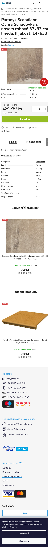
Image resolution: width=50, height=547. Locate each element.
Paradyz (11, 45)
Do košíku (25, 119)
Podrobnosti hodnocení (11, 41)
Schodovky (40, 161)
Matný (38, 172)
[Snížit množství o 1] (33, 109)
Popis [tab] (13, 142)
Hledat (25, 513)
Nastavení (24, 533)
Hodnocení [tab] (33, 142)
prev (2, 316)
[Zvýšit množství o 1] (45, 109)
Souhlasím (24, 541)
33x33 (39, 175)
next (47, 316)
